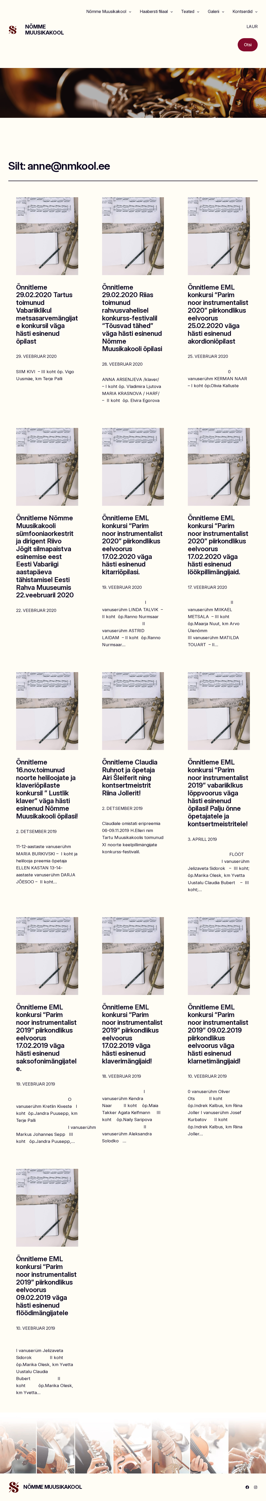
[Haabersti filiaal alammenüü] (171, 11)
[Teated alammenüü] (198, 11)
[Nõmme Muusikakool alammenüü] (130, 11)
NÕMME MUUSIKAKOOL (44, 30)
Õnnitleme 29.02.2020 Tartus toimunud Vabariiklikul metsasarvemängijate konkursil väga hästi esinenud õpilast (47, 314)
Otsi (248, 44)
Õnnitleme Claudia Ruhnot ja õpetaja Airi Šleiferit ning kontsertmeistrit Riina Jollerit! (129, 777)
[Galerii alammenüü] (223, 11)
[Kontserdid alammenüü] (256, 11)
